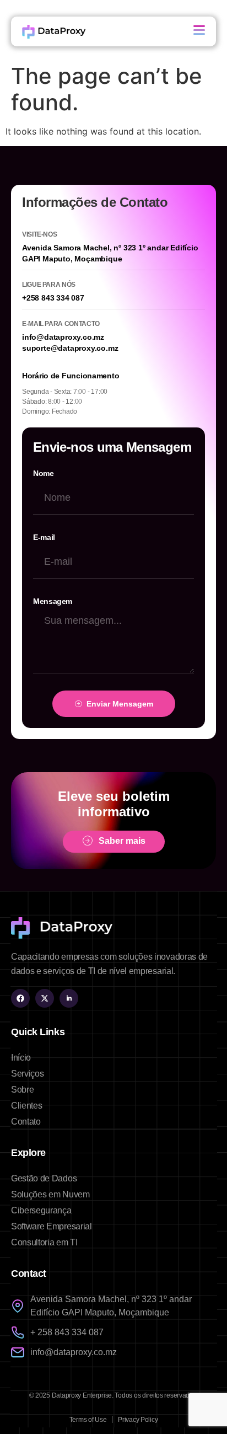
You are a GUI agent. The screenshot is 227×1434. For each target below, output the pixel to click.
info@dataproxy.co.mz (63, 337)
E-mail (44, 537)
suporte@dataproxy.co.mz (70, 348)
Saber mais (122, 841)
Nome (43, 473)
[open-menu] (199, 31)
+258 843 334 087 (53, 297)
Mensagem (52, 601)
